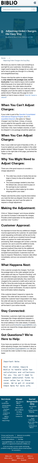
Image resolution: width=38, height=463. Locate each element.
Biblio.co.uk (19, 456)
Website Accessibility (23, 435)
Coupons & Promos (6, 413)
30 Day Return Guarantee (6, 406)
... (8, 58)
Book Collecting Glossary (32, 423)
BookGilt (23, 460)
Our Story (19, 405)
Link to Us (19, 414)
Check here (9, 386)
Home (3, 58)
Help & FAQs (6, 420)
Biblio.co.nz (20, 458)
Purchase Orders (6, 410)
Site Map (20, 439)
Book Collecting (31, 419)
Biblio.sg (31, 458)
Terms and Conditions (7, 439)
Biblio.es (30, 456)
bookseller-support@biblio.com (25, 325)
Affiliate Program (6, 417)
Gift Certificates (5, 402)
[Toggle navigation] (35, 3)
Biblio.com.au (8, 458)
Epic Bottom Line (32, 407)
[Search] (34, 9)
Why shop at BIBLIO (19, 402)
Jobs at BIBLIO (19, 410)
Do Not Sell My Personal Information (12, 437)
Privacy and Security (7, 435)
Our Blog (19, 412)
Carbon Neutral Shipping (32, 411)
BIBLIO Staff (19, 408)
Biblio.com (8, 456)
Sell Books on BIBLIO (33, 426)
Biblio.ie (14, 460)
